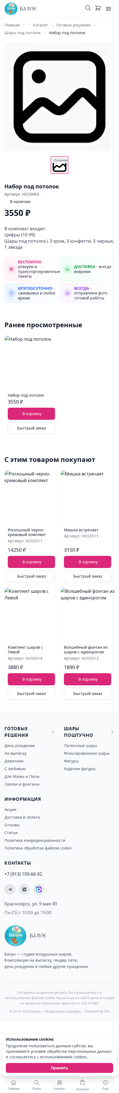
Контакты (17, 863)
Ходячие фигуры (79, 768)
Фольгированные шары (87, 753)
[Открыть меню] (108, 9)
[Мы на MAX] (38, 889)
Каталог (40, 25)
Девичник (14, 761)
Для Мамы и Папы (22, 776)
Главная (12, 25)
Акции (10, 809)
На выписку (15, 753)
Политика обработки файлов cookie (38, 848)
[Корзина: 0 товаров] (98, 9)
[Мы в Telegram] (9, 889)
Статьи (11, 832)
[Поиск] (88, 8)
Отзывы (12, 824)
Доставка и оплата (22, 817)
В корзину (32, 413)
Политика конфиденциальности (34, 840)
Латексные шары (80, 745)
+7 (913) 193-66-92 (23, 874)
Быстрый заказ (31, 428)
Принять (59, 1067)
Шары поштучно (78, 732)
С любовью (15, 768)
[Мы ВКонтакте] (24, 889)
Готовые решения (73, 25)
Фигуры (71, 761)
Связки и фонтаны (22, 784)
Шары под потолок (22, 32)
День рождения (19, 745)
